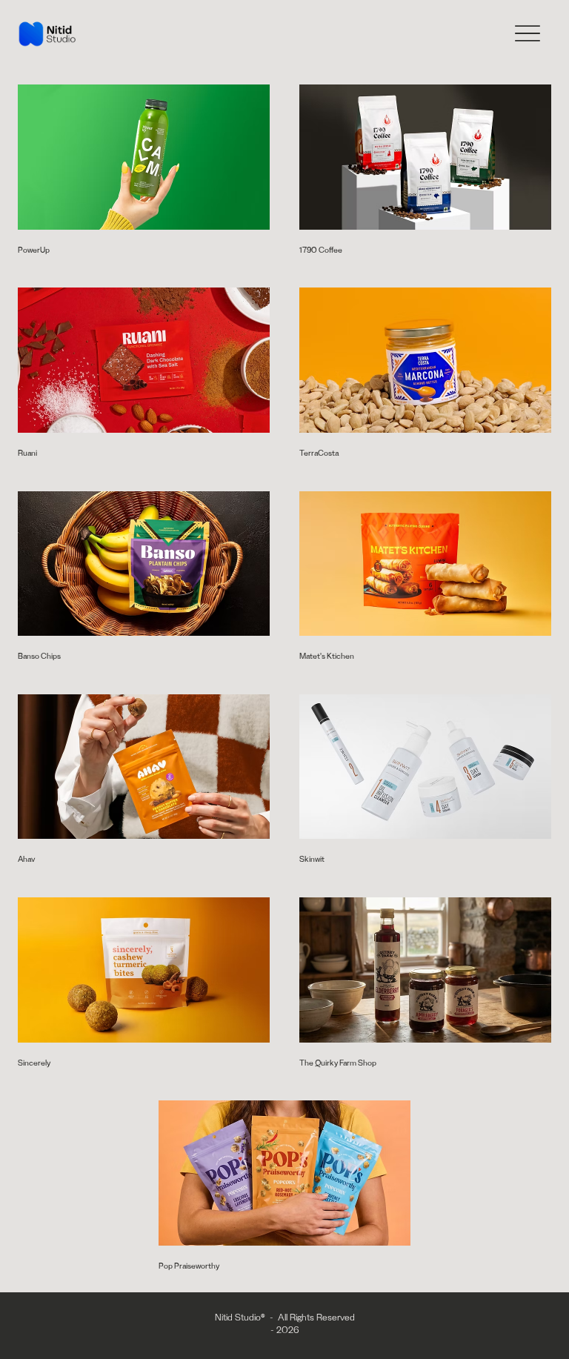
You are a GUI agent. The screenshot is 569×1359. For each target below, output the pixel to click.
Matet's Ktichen (326, 657)
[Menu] (528, 34)
